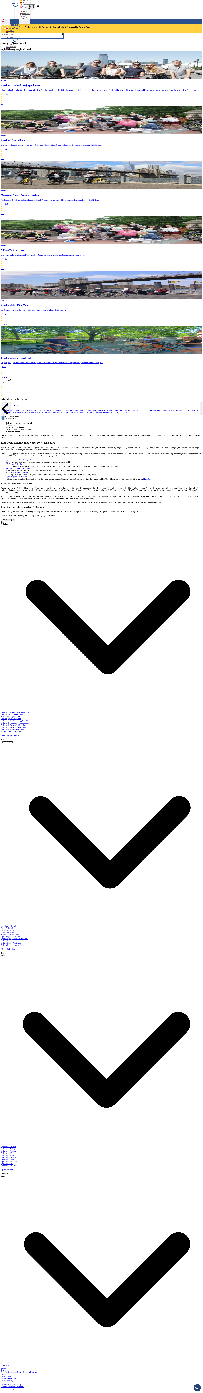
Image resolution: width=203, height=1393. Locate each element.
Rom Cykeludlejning (8, 932)
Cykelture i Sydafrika (9, 1162)
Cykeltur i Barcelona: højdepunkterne (15, 712)
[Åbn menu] (38, 5)
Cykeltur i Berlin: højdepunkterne (13, 714)
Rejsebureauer (6, 1376)
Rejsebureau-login (7, 1381)
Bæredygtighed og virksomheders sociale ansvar (19, 1372)
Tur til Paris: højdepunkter (10, 717)
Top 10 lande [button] (3, 954)
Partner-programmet (8, 1378)
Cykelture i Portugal (8, 1149)
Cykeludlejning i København (11, 937)
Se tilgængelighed (8, 520)
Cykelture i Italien (7, 1155)
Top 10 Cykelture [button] (5, 523)
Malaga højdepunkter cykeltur (12, 731)
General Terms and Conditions (12, 1387)
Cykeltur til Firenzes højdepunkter (13, 725)
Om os (3, 1368)
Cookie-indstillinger (8, 1389)
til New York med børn (19, 473)
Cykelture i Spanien (8, 1151)
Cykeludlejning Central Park (16, 477)
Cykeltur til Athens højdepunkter (13, 729)
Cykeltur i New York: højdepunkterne (15, 727)
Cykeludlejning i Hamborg (11, 941)
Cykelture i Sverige (8, 1164)
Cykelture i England (8, 1159)
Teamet (3, 1370)
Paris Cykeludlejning (8, 930)
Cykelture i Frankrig (8, 1157)
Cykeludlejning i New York (11, 945)
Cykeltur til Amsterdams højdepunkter (15, 721)
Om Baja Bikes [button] (4, 1175)
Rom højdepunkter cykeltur (11, 719)
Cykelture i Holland (8, 1147)
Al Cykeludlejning (8, 949)
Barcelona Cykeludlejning (10, 926)
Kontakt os (5, 1366)
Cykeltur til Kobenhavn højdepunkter (15, 723)
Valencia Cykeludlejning (10, 934)
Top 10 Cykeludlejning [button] (7, 740)
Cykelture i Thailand (8, 1166)
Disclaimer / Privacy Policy (11, 1385)
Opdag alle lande (7, 1170)
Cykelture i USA (7, 1153)
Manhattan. (147, 479)
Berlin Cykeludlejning (9, 928)
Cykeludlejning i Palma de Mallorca (14, 939)
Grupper (4, 1374)
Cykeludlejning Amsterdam (11, 943)
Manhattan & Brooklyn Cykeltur (18, 468)
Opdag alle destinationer (10, 735)
